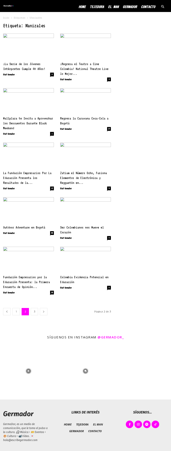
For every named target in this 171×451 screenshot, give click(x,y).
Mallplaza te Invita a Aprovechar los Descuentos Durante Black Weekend (28, 123)
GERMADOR (130, 6)
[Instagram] (138, 424)
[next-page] (43, 311)
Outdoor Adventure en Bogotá (24, 227)
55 (52, 233)
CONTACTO (148, 6)
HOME (82, 6)
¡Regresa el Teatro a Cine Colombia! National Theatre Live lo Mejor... (84, 68)
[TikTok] (155, 424)
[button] (162, 7)
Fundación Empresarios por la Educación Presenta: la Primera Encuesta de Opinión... (26, 282)
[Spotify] (147, 424)
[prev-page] (7, 311)
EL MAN (113, 6)
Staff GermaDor (9, 74)
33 (52, 292)
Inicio (6, 17)
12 (52, 188)
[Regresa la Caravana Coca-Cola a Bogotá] (85, 100)
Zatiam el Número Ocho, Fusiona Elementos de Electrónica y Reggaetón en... (83, 178)
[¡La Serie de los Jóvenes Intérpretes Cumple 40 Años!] (28, 46)
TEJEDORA (97, 6)
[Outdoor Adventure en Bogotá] (28, 209)
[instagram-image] (28, 371)
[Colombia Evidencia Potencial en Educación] (85, 259)
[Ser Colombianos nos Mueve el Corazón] (85, 209)
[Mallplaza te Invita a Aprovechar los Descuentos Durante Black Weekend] (28, 100)
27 (109, 129)
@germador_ (111, 337)
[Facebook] (129, 424)
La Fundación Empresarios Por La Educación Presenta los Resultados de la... (27, 178)
